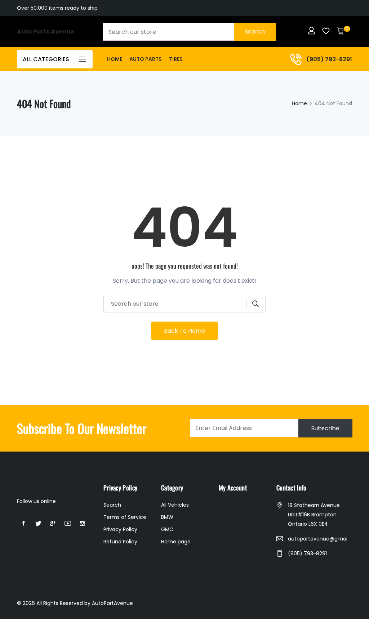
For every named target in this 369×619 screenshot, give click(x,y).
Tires (176, 59)
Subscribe (325, 428)
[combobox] (189, 32)
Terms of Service (124, 517)
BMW (167, 517)
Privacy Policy (120, 529)
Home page (176, 541)
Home (114, 59)
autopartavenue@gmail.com (317, 538)
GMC (167, 529)
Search (255, 31)
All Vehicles (175, 504)
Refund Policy (120, 541)
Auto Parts (145, 59)
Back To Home (184, 331)
